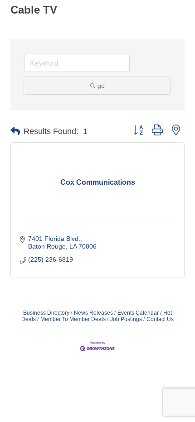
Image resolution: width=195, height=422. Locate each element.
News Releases (93, 313)
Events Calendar (138, 313)
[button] (15, 131)
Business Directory (46, 313)
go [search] (101, 85)
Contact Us (160, 319)
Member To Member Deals (73, 319)
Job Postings (126, 319)
